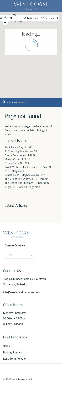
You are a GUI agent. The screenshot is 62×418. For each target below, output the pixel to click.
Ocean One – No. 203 (17, 163)
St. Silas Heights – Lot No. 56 (21, 151)
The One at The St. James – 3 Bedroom (27, 182)
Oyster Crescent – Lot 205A (20, 155)
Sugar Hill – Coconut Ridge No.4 (22, 187)
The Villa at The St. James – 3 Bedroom (26, 178)
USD (10, 255)
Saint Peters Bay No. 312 (19, 147)
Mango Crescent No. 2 (17, 159)
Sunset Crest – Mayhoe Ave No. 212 (25, 175)
